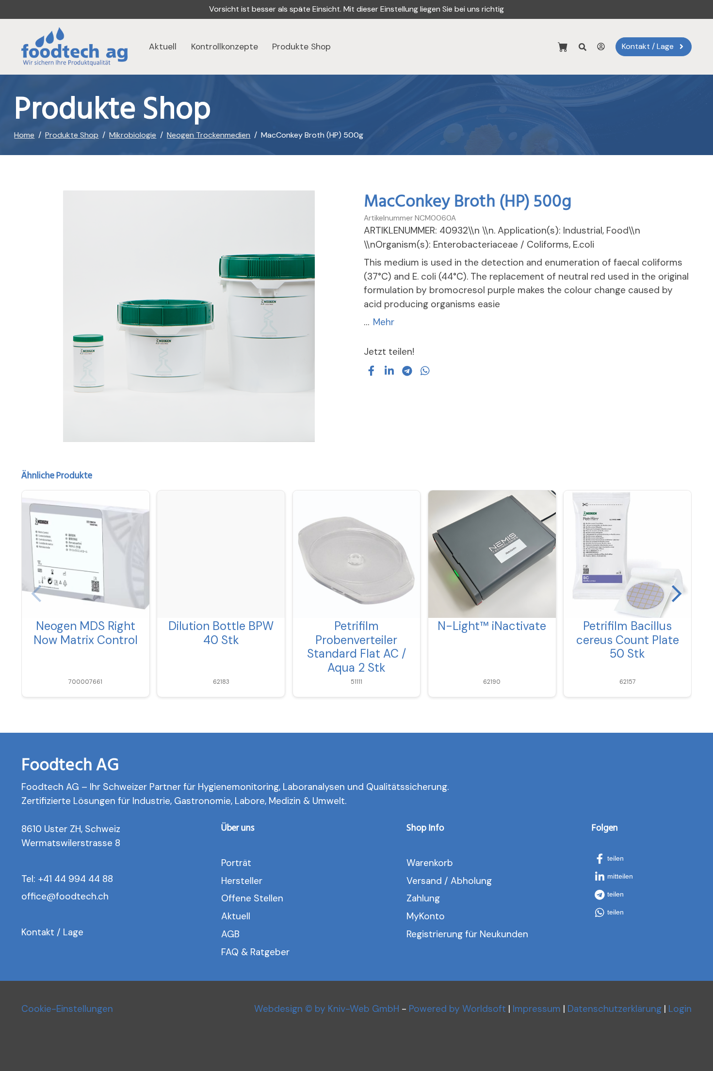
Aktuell (163, 46)
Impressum (537, 1009)
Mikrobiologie (132, 135)
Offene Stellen (252, 898)
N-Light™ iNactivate (492, 625)
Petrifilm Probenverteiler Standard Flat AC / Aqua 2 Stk (356, 646)
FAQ (230, 952)
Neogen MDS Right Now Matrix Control (85, 632)
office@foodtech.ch (65, 896)
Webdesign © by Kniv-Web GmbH (326, 1009)
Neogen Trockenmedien (208, 135)
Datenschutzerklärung (614, 1009)
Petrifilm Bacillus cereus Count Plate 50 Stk (627, 640)
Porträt (236, 863)
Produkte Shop (301, 46)
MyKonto (425, 916)
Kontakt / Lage (52, 932)
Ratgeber (270, 952)
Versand (424, 881)
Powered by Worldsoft (457, 1009)
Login (680, 1009)
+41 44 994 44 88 (75, 879)
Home (24, 135)
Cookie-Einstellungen (67, 1009)
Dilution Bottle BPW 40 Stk (221, 632)
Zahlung (423, 898)
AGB (230, 934)
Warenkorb (429, 863)
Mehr (383, 322)
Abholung (471, 881)
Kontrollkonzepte (224, 46)
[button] (371, 370)
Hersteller (241, 881)
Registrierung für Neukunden (467, 934)
